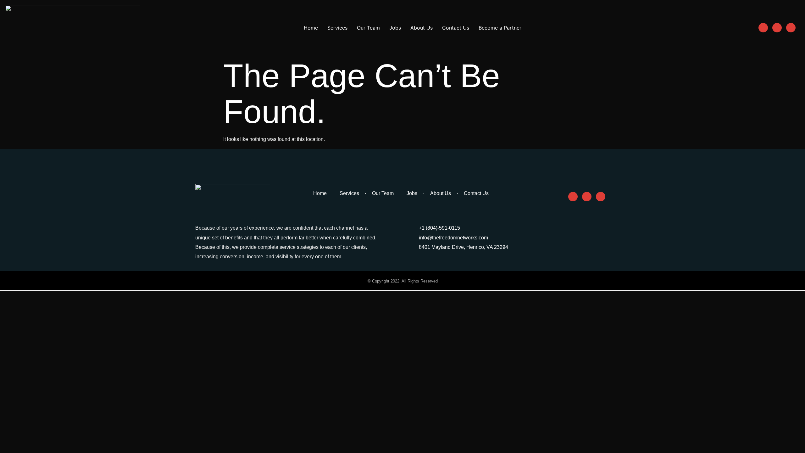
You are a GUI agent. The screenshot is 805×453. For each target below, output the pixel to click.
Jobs (395, 28)
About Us (421, 28)
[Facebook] (763, 27)
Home (311, 28)
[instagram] (777, 27)
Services (337, 28)
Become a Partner (500, 28)
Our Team (368, 28)
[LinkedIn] (791, 27)
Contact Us (455, 28)
